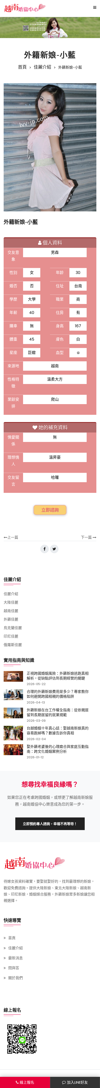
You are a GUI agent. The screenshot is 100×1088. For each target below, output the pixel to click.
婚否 (13, 286)
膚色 (60, 339)
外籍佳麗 (11, 619)
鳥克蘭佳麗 (13, 627)
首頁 (22, 67)
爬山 (55, 399)
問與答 (13, 967)
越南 (55, 366)
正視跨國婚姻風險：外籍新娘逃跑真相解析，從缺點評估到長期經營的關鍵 (58, 675)
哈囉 (55, 477)
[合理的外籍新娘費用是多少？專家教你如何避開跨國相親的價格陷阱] (13, 696)
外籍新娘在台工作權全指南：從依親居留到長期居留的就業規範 (58, 712)
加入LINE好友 (77, 1082)
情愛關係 (13, 440)
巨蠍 (32, 352)
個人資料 (52, 243)
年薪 (13, 312)
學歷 (13, 299)
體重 (13, 339)
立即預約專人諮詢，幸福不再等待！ (50, 823)
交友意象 (13, 256)
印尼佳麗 (11, 636)
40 (31, 312)
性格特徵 (13, 382)
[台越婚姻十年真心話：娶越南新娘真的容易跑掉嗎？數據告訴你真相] (13, 733)
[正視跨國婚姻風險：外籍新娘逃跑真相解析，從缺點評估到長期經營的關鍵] (13, 678)
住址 (60, 286)
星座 (13, 352)
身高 (60, 326)
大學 (32, 299)
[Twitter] (54, 549)
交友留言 (13, 481)
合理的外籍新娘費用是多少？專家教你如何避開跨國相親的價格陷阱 (58, 693)
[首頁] (25, 7)
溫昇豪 (55, 457)
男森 (55, 252)
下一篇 (87, 537)
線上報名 (27, 1082)
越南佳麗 (11, 610)
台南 (78, 286)
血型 (60, 352)
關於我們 (15, 977)
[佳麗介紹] (50, 27)
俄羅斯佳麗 (13, 644)
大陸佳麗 (11, 602)
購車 (13, 326)
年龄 (60, 272)
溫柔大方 (55, 379)
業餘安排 (13, 403)
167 (78, 326)
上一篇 (12, 537)
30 (78, 272)
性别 (13, 272)
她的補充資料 (53, 428)
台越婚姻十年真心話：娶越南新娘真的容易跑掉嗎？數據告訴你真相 (58, 730)
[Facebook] (44, 549)
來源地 (13, 366)
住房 (60, 312)
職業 (60, 299)
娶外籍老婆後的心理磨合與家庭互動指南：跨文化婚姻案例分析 (58, 748)
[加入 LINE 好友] (22, 1039)
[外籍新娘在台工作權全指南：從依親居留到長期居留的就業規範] (13, 715)
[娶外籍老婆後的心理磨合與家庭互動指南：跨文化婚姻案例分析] (13, 751)
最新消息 (15, 957)
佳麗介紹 (42, 67)
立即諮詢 (50, 510)
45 (31, 339)
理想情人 (13, 461)
